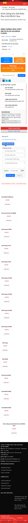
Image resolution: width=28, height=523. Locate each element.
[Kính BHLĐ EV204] (6, 405)
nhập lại (19, 175)
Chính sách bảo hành (5, 488)
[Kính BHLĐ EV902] (6, 389)
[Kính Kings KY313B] (6, 291)
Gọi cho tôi (21, 75)
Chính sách (4, 476)
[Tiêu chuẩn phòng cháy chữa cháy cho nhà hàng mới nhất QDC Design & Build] (7, 510)
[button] (22, 170)
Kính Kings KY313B (6, 294)
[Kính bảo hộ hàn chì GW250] (8, 210)
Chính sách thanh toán (5, 480)
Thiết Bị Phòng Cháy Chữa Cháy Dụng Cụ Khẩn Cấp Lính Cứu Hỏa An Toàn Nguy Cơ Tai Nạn (20, 497)
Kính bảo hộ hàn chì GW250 (8, 213)
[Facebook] (4, 81)
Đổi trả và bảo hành (5, 472)
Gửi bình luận (10, 175)
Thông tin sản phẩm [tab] (14, 128)
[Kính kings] (4, 340)
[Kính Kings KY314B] (6, 275)
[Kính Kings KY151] (6, 259)
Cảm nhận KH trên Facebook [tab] (9, 139)
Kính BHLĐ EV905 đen (7, 197)
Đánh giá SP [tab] (5, 136)
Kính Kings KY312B (6, 310)
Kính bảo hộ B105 (6, 375)
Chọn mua (7, 204)
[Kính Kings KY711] (6, 243)
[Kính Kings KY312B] (6, 308)
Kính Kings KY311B (6, 326)
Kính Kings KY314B (6, 278)
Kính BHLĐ (5, 359)
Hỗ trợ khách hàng (7, 463)
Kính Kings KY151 (6, 261)
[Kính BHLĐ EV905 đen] (7, 194)
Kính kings (5, 342)
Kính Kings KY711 (6, 245)
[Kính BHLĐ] (4, 356)
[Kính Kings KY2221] (6, 227)
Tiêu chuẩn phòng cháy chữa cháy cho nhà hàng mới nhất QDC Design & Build (20, 506)
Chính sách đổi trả (5, 483)
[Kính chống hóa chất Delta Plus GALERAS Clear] (13, 421)
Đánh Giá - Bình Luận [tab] (14, 131)
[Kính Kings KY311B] (6, 324)
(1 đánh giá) (7, 36)
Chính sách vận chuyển (6, 485)
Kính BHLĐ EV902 (6, 391)
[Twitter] (7, 81)
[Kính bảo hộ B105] (6, 373)
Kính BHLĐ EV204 (6, 407)
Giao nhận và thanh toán (6, 470)
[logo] (14, 0)
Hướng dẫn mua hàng (5, 467)
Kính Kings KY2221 (6, 229)
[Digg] (10, 81)
